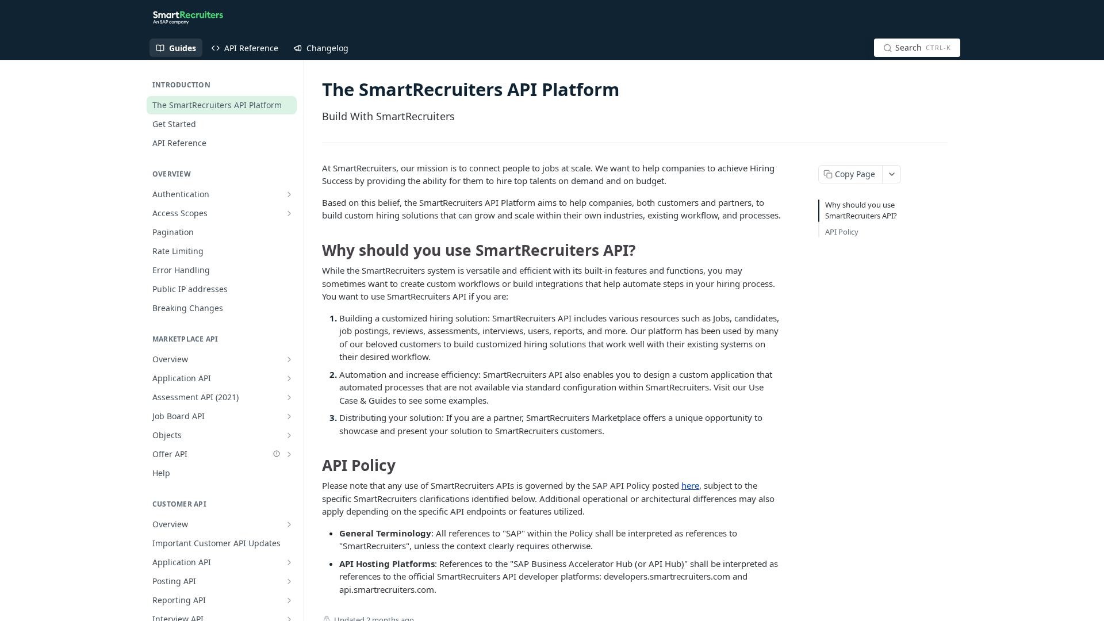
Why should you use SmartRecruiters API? (861, 210)
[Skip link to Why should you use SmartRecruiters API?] (314, 250)
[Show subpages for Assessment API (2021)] (289, 397)
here (690, 485)
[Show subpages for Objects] (289, 435)
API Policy (841, 232)
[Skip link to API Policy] (314, 465)
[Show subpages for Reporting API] (289, 600)
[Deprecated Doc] (276, 453)
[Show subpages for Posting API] (289, 581)
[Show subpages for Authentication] (289, 194)
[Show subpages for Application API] (289, 378)
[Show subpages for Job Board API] (289, 416)
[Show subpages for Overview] (289, 359)
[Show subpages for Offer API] (289, 454)
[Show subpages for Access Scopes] (289, 213)
